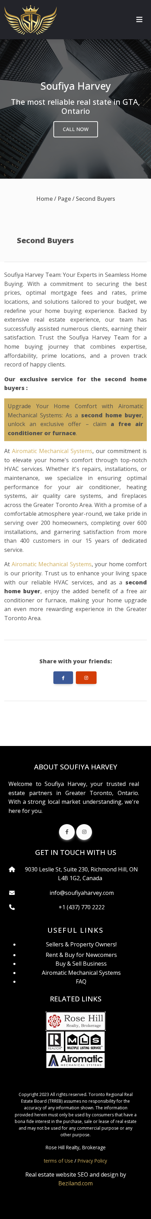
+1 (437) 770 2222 (82, 907)
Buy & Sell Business (81, 963)
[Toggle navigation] (139, 20)
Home (44, 199)
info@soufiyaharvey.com (82, 893)
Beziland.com (75, 1183)
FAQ (81, 981)
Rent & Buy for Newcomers (81, 955)
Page (64, 199)
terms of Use (58, 1160)
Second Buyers (95, 199)
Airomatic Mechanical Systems (52, 451)
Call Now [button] (75, 129)
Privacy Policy (92, 1160)
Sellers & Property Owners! (81, 944)
